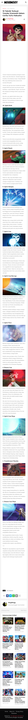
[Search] (26, 2)
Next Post (23, 610)
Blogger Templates (18, 717)
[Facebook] (7, 595)
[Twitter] (10, 595)
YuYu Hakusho (10, 8)
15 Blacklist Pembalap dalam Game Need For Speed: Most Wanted (7, 628)
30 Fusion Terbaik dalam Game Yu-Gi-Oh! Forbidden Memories (19, 628)
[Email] (16, 595)
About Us (11, 711)
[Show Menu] (2, 2)
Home (4, 8)
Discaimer (14, 713)
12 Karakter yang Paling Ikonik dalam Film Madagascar (19, 681)
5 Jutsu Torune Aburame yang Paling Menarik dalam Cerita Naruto (19, 646)
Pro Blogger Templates (17, 716)
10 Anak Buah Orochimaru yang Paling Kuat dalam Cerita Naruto (8, 663)
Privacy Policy (19, 711)
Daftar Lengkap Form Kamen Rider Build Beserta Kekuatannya (8, 699)
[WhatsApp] (13, 595)
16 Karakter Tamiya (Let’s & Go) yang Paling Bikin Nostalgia (8, 646)
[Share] (24, 19)
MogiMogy (12, 602)
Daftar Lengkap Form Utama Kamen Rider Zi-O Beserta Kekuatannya (7, 682)
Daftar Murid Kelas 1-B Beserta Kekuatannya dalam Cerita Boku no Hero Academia (20, 700)
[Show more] (19, 595)
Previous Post (5, 610)
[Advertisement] (14, 57)
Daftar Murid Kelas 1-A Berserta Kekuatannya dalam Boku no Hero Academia (20, 664)
